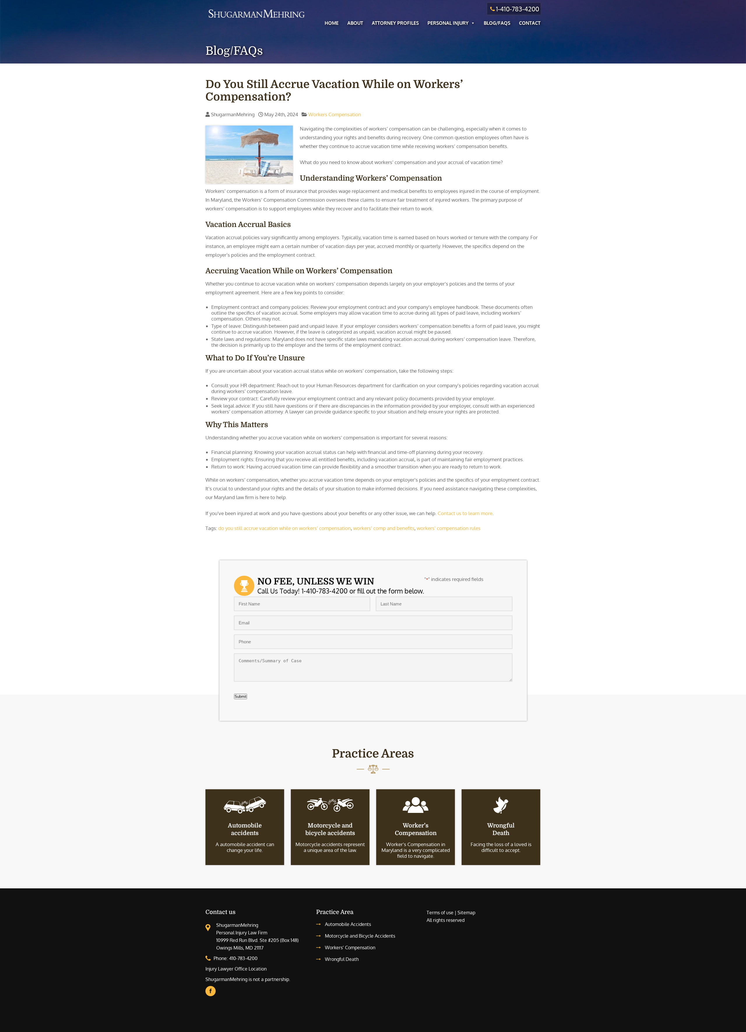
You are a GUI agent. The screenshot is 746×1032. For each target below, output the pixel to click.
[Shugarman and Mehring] (256, 18)
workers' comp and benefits (383, 528)
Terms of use (440, 912)
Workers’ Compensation (350, 947)
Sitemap (466, 912)
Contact (530, 23)
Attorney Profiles (395, 23)
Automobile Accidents (348, 924)
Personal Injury (448, 23)
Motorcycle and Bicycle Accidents (360, 936)
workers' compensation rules (449, 528)
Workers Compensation (334, 114)
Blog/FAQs (497, 23)
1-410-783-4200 (517, 9)
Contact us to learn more (465, 513)
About (355, 23)
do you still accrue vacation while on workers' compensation (284, 528)
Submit (241, 696)
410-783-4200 (243, 958)
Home (332, 23)
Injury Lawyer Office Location (236, 969)
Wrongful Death (342, 959)
